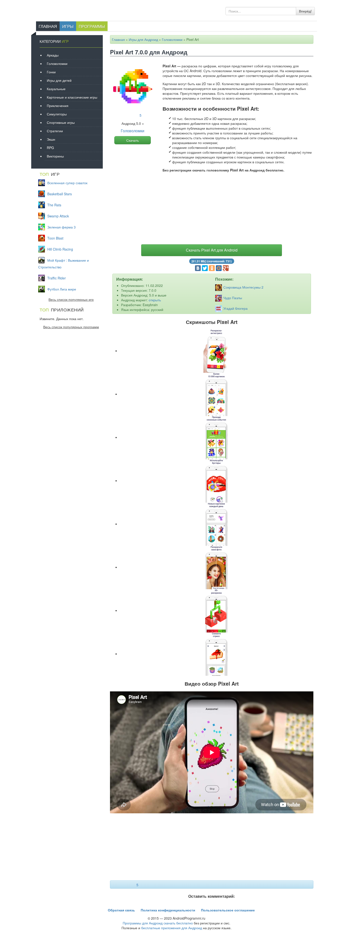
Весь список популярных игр (71, 299)
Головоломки (172, 39)
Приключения (57, 105)
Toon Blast (55, 238)
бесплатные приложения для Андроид (171, 927)
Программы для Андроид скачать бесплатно (158, 923)
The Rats (54, 204)
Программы (92, 26)
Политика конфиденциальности (168, 910)
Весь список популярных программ (71, 326)
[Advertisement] (212, 209)
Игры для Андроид (143, 39)
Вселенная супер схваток (67, 182)
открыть (155, 299)
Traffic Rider (56, 278)
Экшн (51, 139)
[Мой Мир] (219, 268)
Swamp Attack (58, 216)
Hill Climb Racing (60, 249)
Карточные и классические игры (72, 97)
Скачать (132, 140)
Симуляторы (57, 114)
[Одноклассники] (212, 268)
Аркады (53, 55)
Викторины (55, 156)
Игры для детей (59, 80)
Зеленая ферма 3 (61, 227)
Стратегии (55, 130)
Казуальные (56, 88)
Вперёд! (305, 11)
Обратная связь (121, 910)
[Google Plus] (226, 268)
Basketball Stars (59, 193)
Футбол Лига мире (61, 289)
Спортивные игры (61, 122)
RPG (50, 147)
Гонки (51, 71)
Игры (67, 26)
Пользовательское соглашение (228, 910)
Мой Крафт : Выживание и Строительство (63, 263)
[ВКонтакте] (198, 268)
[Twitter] (205, 268)
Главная (48, 26)
